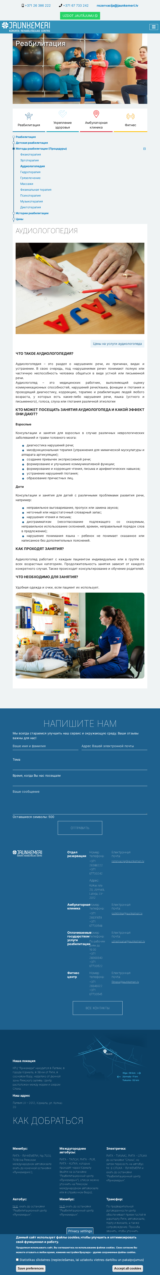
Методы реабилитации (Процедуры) (41, 148)
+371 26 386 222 (37, 5)
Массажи (26, 184)
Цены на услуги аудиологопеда (117, 344)
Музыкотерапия (31, 201)
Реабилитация (29, 125)
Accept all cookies (127, 1268)
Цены (19, 219)
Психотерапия (30, 195)
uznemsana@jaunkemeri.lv (128, 941)
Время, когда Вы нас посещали (37, 775)
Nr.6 (15, 1206)
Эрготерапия (29, 160)
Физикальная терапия (35, 189)
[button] (80, 636)
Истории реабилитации (32, 213)
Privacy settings (80, 1231)
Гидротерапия (30, 172)
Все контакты (98, 1008)
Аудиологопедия (32, 166)
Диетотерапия (30, 207)
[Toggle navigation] (153, 27)
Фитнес (130, 125)
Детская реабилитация (32, 142)
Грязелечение (30, 178)
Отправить (80, 828)
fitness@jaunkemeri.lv (125, 981)
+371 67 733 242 (75, 5)
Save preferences (31, 1268)
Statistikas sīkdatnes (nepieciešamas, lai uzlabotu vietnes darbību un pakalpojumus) (82, 1260)
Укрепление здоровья (62, 125)
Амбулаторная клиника (96, 125)
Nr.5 (62, 1206)
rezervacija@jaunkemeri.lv (117, 5)
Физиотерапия (30, 154)
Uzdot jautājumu (79, 16)
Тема (16, 759)
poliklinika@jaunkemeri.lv (127, 913)
